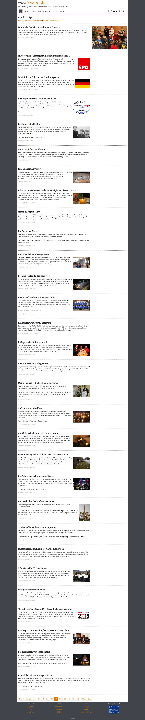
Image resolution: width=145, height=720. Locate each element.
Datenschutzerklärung (86, 712)
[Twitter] (116, 11)
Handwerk (58, 708)
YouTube (86, 708)
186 (38, 699)
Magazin (20, 21)
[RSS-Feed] (111, 11)
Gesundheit (59, 712)
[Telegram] (114, 11)
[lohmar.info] (114, 712)
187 (43, 699)
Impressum (86, 711)
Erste (20, 699)
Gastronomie (58, 706)
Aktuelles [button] (27, 11)
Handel (59, 711)
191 (60, 699)
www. (31, 3)
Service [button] (55, 11)
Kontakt (62, 11)
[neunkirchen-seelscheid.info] (114, 706)
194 (73, 699)
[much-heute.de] (114, 709)
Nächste (83, 699)
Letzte (90, 699)
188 (47, 699)
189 (51, 699)
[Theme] (124, 11)
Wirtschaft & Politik (31, 21)
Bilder (34, 11)
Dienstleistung (58, 709)
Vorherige (28, 699)
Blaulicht (46, 21)
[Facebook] (119, 11)
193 (69, 699)
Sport (40, 21)
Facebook (86, 706)
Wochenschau (54, 21)
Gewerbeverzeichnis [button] (44, 11)
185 (34, 699)
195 (78, 699)
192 (65, 699)
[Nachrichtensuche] (108, 11)
